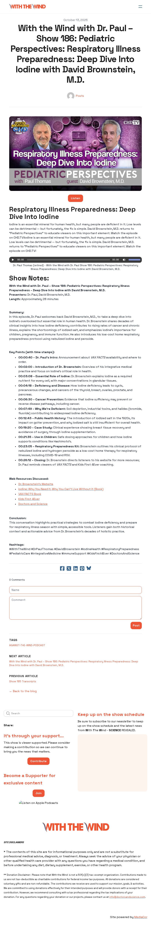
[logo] (27, 6)
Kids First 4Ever (29, 499)
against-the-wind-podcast (27, 645)
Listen (75, 198)
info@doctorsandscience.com (127, 897)
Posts (80, 96)
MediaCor (140, 917)
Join (39, 793)
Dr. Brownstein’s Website (35, 484)
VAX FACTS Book (29, 494)
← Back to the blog (23, 691)
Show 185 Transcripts (22, 681)
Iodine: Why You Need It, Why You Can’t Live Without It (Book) (60, 489)
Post (136, 625)
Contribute (38, 761)
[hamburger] (140, 6)
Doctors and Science (33, 504)
